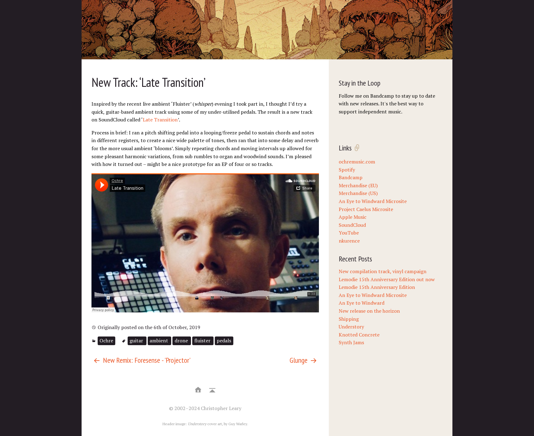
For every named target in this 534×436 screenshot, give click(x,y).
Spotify (347, 169)
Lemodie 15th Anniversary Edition (377, 287)
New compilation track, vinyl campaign (382, 271)
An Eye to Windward (361, 302)
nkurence (349, 240)
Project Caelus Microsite (366, 209)
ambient (159, 340)
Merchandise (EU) (358, 185)
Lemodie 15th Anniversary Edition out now (387, 279)
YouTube (349, 232)
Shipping (349, 318)
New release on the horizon (369, 310)
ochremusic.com (357, 161)
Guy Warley (237, 423)
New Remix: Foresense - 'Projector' (145, 360)
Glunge (299, 360)
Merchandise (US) (358, 193)
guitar (136, 340)
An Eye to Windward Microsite (373, 201)
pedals (224, 340)
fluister (203, 340)
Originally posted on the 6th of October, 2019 (148, 327)
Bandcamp (350, 177)
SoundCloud (352, 225)
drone (182, 340)
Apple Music (353, 217)
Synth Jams (351, 342)
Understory (351, 326)
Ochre (106, 340)
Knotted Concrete (359, 334)
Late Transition (160, 119)
